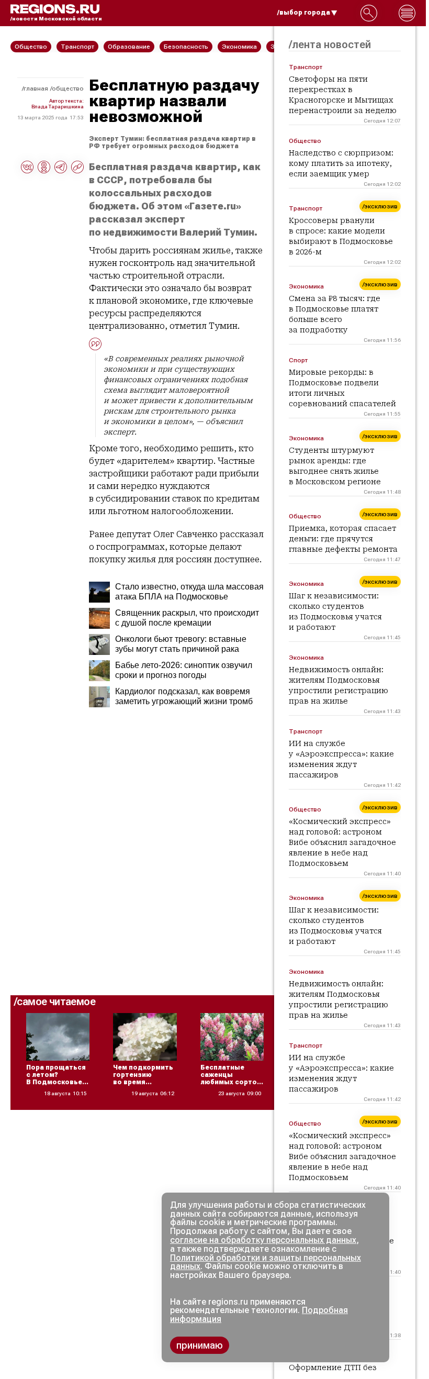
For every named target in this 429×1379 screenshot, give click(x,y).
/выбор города (303, 12)
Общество (68, 88)
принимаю (199, 1345)
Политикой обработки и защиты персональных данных (265, 1262)
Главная (36, 88)
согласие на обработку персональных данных (263, 1240)
